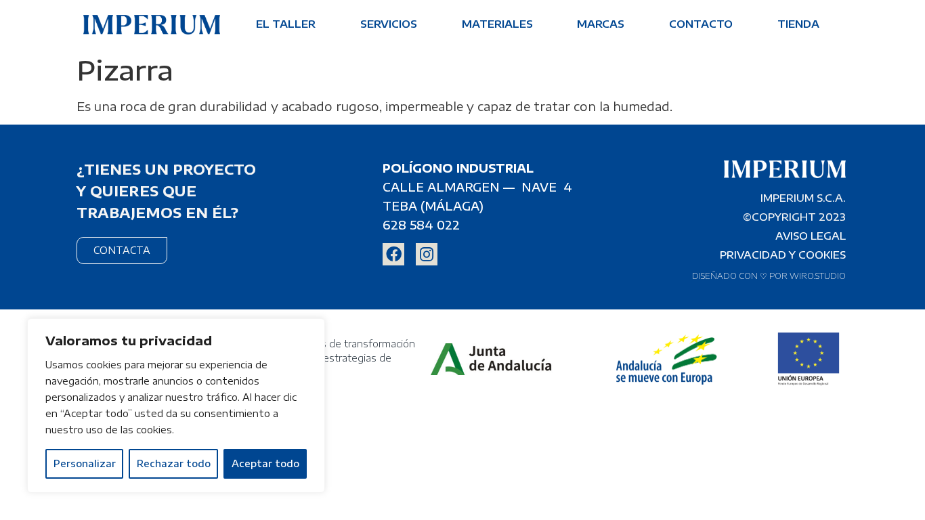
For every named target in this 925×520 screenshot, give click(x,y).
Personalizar (84, 463)
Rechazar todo (174, 463)
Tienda (798, 24)
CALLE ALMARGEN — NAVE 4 (477, 186)
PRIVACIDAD (753, 254)
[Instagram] (426, 254)
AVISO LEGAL (810, 236)
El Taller (286, 24)
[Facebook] (393, 254)
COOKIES (822, 254)
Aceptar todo (265, 463)
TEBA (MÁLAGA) (433, 205)
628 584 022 (421, 224)
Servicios (388, 24)
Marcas (600, 24)
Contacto (701, 24)
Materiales (497, 24)
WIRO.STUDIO (818, 276)
